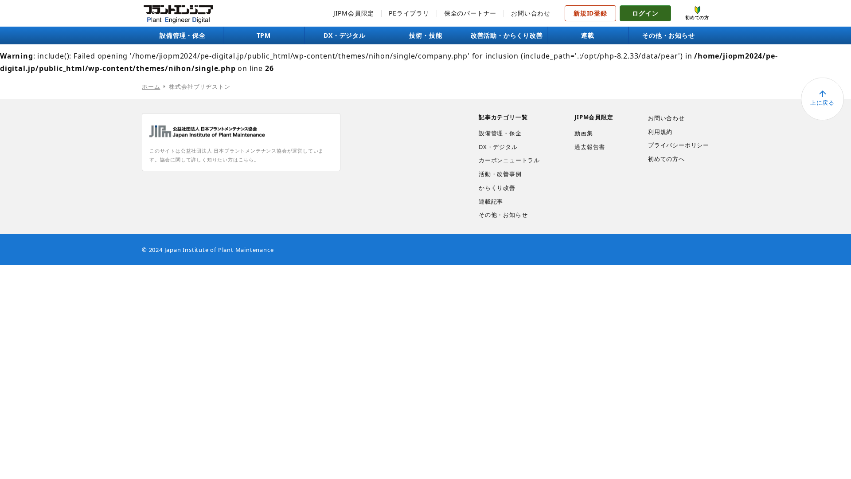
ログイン (645, 13)
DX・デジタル (345, 35)
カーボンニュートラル (509, 160)
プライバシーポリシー (678, 145)
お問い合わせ (530, 13)
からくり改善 (497, 188)
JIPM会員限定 (353, 13)
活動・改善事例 (500, 174)
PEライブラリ (409, 13)
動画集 (583, 133)
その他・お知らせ (668, 35)
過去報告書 (589, 147)
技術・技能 (425, 35)
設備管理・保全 (183, 35)
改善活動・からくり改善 (507, 35)
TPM (264, 35)
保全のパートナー (470, 13)
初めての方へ (666, 159)
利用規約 (660, 132)
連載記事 (491, 201)
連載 (587, 35)
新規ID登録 (590, 13)
